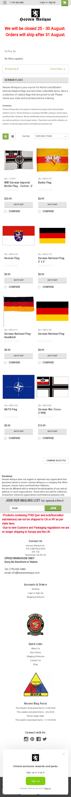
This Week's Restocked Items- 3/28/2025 (35, 708)
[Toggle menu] (4, 4)
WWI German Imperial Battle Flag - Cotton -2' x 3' (18, 186)
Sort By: (26, 136)
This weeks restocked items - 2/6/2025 (35, 712)
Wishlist (35, 589)
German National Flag (51, 333)
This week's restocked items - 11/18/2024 (35, 720)
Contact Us (35, 660)
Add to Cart (19, 204)
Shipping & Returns (35, 597)
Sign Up (52, 2)
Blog (35, 664)
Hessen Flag (11, 258)
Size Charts (35, 652)
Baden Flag (45, 182)
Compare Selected (56, 460)
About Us (35, 648)
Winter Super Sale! (35, 716)
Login (42, 2)
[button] (35, 69)
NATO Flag (10, 409)
